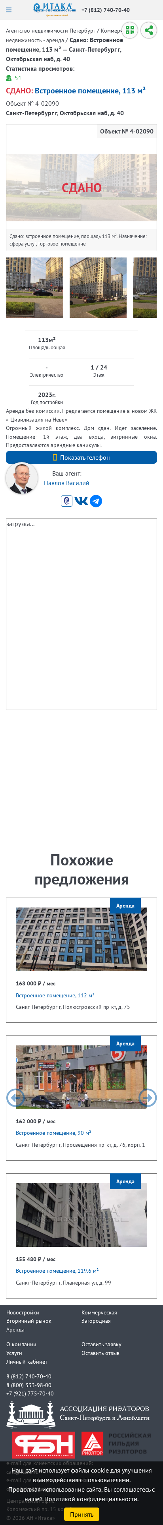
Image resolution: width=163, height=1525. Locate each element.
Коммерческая (99, 1312)
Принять (81, 1514)
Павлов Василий (66, 483)
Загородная (96, 1320)
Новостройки (22, 1312)
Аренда (15, 1329)
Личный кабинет (26, 1361)
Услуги (14, 1353)
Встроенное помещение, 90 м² (53, 1132)
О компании (21, 1344)
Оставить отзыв (100, 1353)
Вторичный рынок (28, 1320)
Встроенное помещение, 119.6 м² (57, 1270)
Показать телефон (85, 457)
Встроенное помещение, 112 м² (55, 995)
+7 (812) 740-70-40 (106, 10)
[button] (15, 1097)
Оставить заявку (101, 1344)
